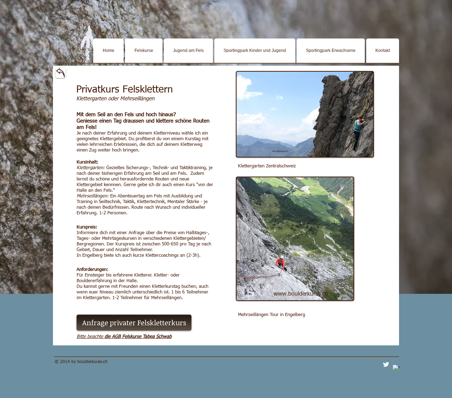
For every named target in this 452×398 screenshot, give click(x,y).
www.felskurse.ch (280, 151)
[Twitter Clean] (385, 364)
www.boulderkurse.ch (301, 294)
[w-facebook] (396, 368)
